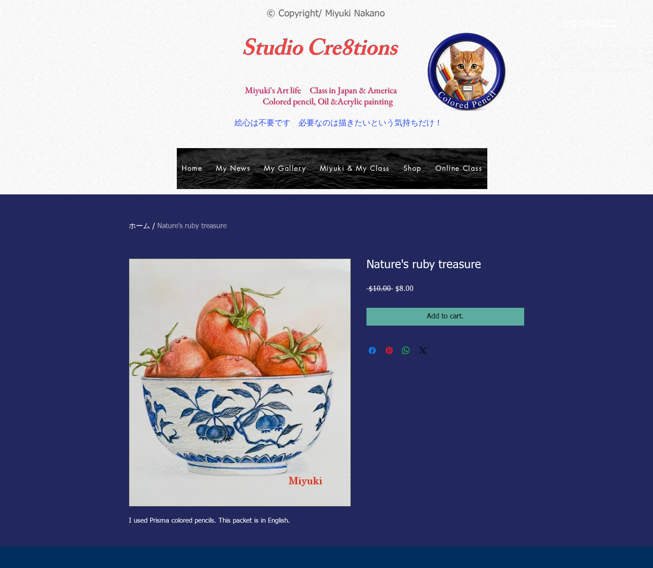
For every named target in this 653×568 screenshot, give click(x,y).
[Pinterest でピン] (389, 350)
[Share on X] (423, 350)
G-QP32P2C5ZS (589, 24)
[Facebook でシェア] (372, 350)
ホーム (139, 226)
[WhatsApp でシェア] (406, 350)
